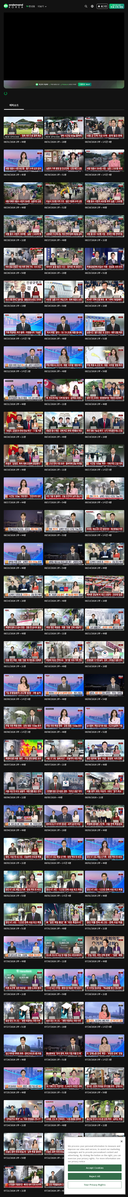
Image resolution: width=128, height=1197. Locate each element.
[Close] (121, 1141)
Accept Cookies (95, 1167)
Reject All (94, 1176)
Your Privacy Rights (95, 1184)
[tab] (14, 105)
